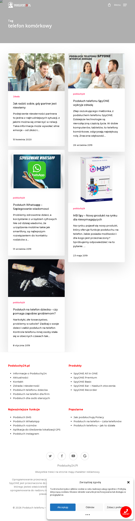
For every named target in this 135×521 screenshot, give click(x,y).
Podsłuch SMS (22, 417)
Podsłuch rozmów (25, 425)
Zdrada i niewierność (26, 385)
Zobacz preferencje (117, 507)
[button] (128, 482)
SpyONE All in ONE (86, 373)
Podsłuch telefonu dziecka (30, 389)
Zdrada (16, 96)
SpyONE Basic (83, 381)
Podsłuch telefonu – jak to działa (94, 425)
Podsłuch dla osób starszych (31, 398)
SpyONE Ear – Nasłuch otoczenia (94, 385)
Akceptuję (62, 507)
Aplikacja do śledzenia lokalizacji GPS (36, 429)
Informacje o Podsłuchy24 (30, 373)
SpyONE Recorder (85, 389)
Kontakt (18, 381)
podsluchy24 (79, 94)
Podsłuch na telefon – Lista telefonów (98, 421)
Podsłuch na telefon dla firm (31, 394)
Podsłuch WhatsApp (26, 421)
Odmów (90, 507)
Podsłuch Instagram (26, 433)
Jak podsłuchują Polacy (89, 417)
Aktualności (20, 377)
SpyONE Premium (85, 377)
